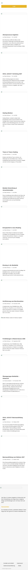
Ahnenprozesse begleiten (10, 34)
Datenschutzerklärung (9, 565)
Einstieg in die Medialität (10, 265)
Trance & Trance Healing (10, 152)
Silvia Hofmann (7, 37)
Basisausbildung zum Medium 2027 (14, 457)
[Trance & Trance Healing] (14, 140)
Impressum (20, 563)
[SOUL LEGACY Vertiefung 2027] (14, 62)
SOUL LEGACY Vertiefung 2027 (12, 74)
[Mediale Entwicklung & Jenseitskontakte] (14, 176)
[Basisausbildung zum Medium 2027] (14, 445)
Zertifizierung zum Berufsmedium (13, 301)
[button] (25, 2)
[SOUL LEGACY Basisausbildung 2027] (14, 405)
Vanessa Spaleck (7, 380)
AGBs (19, 565)
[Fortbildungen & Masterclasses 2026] (14, 326)
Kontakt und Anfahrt (9, 563)
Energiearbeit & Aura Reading (12, 227)
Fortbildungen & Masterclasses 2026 (14, 338)
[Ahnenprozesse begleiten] (14, 22)
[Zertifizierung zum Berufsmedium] (14, 289)
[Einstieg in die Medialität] (14, 253)
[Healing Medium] (14, 101)
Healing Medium (8, 113)
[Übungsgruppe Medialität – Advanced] (14, 364)
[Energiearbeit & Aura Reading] (14, 215)
